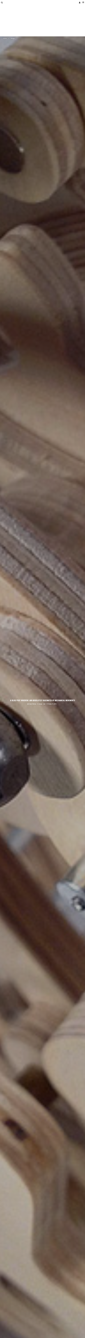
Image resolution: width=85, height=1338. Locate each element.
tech (44, 704)
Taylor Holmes (32, 704)
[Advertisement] (42, 20)
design (40, 704)
